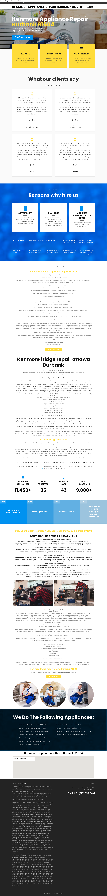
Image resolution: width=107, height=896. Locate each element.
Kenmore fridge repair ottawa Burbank (53, 362)
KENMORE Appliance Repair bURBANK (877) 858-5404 (52, 7)
